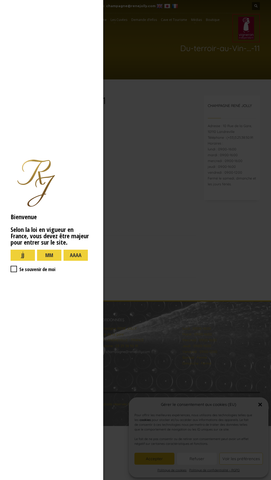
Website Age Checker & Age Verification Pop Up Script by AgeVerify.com (264, 478)
